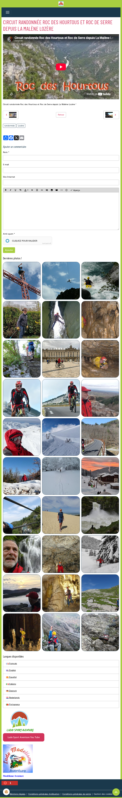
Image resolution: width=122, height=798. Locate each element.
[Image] (51, 190)
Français (12, 663)
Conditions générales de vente (76, 794)
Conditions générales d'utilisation (44, 794)
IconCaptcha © (46, 243)
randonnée (9, 125)
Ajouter (9, 250)
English (12, 670)
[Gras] (5, 190)
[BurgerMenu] (7, 12)
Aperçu (76, 190)
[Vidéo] (56, 190)
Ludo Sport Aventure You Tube (24, 737)
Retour (61, 114)
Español (12, 677)
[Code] (61, 190)
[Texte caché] (46, 190)
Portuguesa (14, 704)
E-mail (6, 164)
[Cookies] (6, 792)
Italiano (12, 684)
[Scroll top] (116, 792)
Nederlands (14, 697)
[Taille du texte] (20, 190)
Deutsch (12, 690)
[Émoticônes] (66, 190)
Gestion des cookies (103, 794)
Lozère (21, 125)
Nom (5, 152)
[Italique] (10, 190)
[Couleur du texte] (26, 190)
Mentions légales (17, 794)
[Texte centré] (37, 190)
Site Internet (9, 177)
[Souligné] (15, 190)
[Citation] (32, 190)
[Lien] (41, 190)
